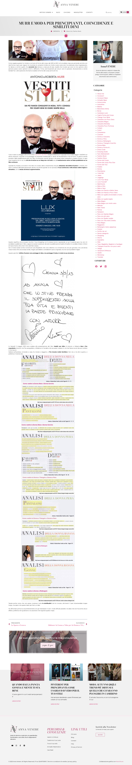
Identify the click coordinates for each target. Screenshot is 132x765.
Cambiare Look (102, 113)
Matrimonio (101, 184)
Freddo (99, 167)
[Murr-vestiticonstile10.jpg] (48, 601)
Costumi (100, 134)
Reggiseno (100, 225)
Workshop (100, 255)
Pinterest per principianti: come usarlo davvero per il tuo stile (65, 689)
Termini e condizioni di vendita (57, 761)
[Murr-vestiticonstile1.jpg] (48, 402)
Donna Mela (101, 145)
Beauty (99, 106)
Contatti (89, 12)
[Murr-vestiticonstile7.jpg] (48, 562)
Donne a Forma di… (104, 147)
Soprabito (100, 240)
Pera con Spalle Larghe (105, 218)
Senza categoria (102, 233)
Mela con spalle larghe (105, 199)
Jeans (99, 175)
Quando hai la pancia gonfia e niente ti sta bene (26, 687)
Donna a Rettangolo (104, 141)
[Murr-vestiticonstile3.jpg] (48, 494)
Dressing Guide (102, 152)
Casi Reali (50, 750)
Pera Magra (101, 223)
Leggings (100, 177)
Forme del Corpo (103, 160)
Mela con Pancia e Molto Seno (107, 190)
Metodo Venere (45, 12)
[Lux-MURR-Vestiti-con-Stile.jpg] (48, 240)
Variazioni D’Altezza (104, 250)
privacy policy (72, 761)
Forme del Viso (102, 165)
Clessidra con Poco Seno (105, 119)
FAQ (72, 744)
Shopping (100, 235)
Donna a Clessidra (103, 137)
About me (69, 31)
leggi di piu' (16, 701)
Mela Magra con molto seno (106, 203)
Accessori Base (102, 98)
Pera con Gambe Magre (105, 214)
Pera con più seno (103, 216)
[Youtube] (12, 746)
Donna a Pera (101, 139)
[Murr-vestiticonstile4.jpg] (48, 530)
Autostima (100, 104)
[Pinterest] (24, 746)
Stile (98, 242)
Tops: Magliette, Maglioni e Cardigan (109, 244)
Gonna (99, 169)
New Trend (101, 207)
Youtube (100, 257)
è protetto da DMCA (41, 154)
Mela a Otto (101, 186)
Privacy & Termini (76, 747)
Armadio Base (102, 100)
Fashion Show (102, 158)
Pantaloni (100, 212)
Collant (99, 128)
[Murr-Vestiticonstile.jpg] (48, 344)
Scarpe (99, 229)
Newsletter (78, 12)
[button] (96, 266)
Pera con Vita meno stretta (106, 220)
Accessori (100, 96)
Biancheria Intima (103, 109)
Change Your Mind (103, 117)
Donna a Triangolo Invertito (106, 143)
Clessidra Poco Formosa (105, 126)
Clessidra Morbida (103, 124)
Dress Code (101, 149)
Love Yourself (102, 182)
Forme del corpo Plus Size (106, 162)
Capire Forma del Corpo (105, 115)
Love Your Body (102, 180)
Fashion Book (77, 31)
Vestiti (99, 253)
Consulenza (101, 132)
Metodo (100, 205)
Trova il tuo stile (52, 743)
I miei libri (100, 173)
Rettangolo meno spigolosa (106, 227)
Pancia (99, 210)
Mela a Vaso (101, 188)
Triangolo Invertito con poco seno (109, 246)
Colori (99, 130)
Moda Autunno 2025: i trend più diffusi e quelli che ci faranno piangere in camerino (103, 689)
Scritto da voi (102, 231)
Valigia (99, 248)
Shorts (99, 238)
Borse (99, 111)
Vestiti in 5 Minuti (52, 737)
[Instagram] (16, 746)
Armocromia (101, 102)
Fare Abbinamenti (103, 154)
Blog (58, 12)
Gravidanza (101, 171)
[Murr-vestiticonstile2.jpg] (48, 432)
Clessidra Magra (102, 122)
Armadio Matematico (54, 747)
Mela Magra (101, 201)
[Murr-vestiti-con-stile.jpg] (48, 113)
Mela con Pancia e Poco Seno (107, 192)
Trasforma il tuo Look (54, 740)
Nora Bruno (119, 761)
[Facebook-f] (20, 746)
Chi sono (67, 12)
